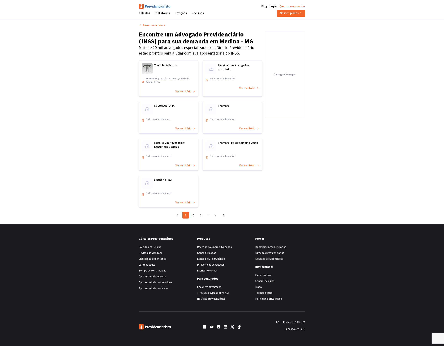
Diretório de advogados (210, 264)
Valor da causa (147, 264)
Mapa (258, 287)
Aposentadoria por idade (153, 288)
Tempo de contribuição (152, 270)
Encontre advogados (209, 287)
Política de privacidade (268, 298)
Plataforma (162, 13)
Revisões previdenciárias (269, 252)
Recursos (198, 13)
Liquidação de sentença (152, 258)
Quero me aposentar (292, 6)
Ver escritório (183, 91)
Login (273, 6)
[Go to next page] (223, 215)
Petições (181, 13)
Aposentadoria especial (152, 276)
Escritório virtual (207, 270)
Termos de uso (263, 292)
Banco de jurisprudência (211, 258)
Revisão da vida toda (151, 252)
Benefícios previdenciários (270, 247)
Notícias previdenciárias (211, 298)
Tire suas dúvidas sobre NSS (213, 292)
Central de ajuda (264, 281)
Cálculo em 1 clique (150, 247)
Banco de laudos (206, 252)
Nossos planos (289, 13)
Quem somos (263, 275)
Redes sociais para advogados (214, 247)
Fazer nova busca (154, 25)
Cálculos (144, 13)
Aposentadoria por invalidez (155, 282)
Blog (264, 6)
